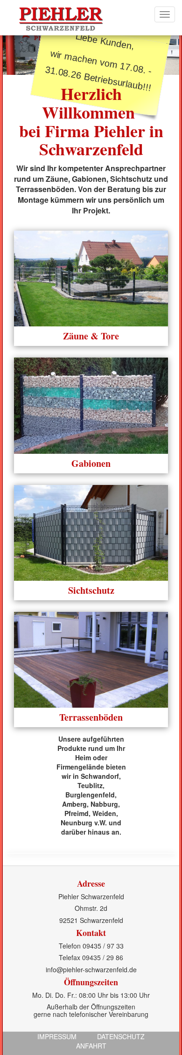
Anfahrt (91, 1045)
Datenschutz (121, 1036)
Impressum (57, 1036)
